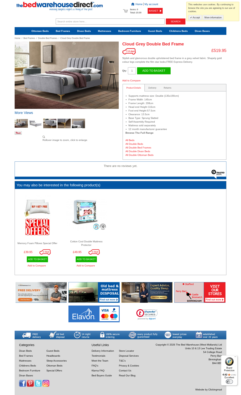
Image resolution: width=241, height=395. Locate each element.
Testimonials (98, 355)
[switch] (229, 382)
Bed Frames (63, 31)
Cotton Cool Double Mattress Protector (86, 243)
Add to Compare (131, 80)
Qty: (124, 70)
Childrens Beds (27, 365)
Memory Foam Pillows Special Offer (37, 243)
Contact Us (125, 370)
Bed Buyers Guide (102, 375)
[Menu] (235, 357)
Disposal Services (129, 355)
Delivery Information (103, 350)
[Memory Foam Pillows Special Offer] (37, 216)
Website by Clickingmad (208, 389)
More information (213, 17)
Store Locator (126, 350)
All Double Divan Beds (137, 151)
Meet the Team (100, 360)
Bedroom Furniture (29, 370)
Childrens (178, 31)
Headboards (53, 355)
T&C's (122, 360)
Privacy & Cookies (129, 365)
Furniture (129, 31)
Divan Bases (202, 31)
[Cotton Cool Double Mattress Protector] (86, 216)
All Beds (129, 140)
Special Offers (54, 370)
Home (139, 4)
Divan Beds (84, 31)
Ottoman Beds (40, 31)
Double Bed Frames (47, 38)
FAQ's (95, 365)
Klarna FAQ (98, 370)
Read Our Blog (127, 375)
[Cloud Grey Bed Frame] (21, 123)
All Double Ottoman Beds (139, 155)
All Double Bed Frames (138, 147)
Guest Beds (155, 31)
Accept (196, 17)
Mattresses (104, 31)
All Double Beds (134, 143)
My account (151, 4)
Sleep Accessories (56, 360)
